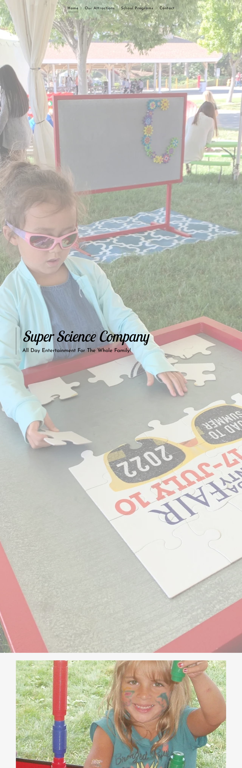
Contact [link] (167, 8)
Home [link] (73, 8)
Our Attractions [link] (100, 8)
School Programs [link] (137, 8)
